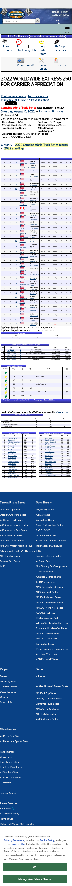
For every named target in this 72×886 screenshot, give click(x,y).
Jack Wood (22, 265)
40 (16, 319)
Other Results (44, 502)
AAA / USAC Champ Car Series (51, 540)
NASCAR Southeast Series (49, 587)
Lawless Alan (23, 270)
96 (20, 357)
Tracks (40, 669)
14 (20, 355)
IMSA (2, 566)
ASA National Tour (45, 613)
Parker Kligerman (13, 475)
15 (16, 232)
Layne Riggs (23, 247)
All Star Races (43, 514)
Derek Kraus (23, 215)
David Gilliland (33, 185)
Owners (4, 697)
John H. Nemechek (24, 167)
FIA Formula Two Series (48, 618)
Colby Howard (23, 289)
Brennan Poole (11, 351)
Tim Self (32, 285)
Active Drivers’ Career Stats (52, 686)
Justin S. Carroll (11, 353)
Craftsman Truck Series (11, 520)
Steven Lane (33, 256)
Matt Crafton (23, 189)
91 (16, 288)
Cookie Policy (47, 840)
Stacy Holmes (34, 228)
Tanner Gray (23, 233)
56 (16, 301)
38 (16, 199)
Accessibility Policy (9, 813)
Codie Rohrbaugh (34, 315)
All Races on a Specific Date (14, 741)
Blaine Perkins (23, 316)
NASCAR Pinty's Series (48, 709)
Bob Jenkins (33, 200)
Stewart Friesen (23, 210)
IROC (38, 551)
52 (16, 209)
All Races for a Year (9, 736)
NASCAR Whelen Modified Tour (16, 545)
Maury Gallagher (34, 176)
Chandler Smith (23, 163)
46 (20, 351)
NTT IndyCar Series (10, 556)
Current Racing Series (12, 502)
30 (16, 255)
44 (16, 297)
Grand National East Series (49, 525)
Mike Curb (32, 196)
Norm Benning (11, 359)
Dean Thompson (24, 320)
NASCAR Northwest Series (49, 607)
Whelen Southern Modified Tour (52, 623)
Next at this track (39, 99)
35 (16, 251)
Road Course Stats (9, 762)
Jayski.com (62, 412)
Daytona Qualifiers (45, 509)
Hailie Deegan (23, 279)
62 (16, 246)
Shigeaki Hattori (33, 219)
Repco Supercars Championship (52, 649)
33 (16, 324)
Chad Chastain (23, 298)
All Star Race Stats (9, 772)
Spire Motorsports (34, 274)
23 (16, 175)
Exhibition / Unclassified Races (51, 628)
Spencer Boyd (23, 307)
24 (16, 264)
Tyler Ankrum (23, 219)
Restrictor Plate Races (11, 767)
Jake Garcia (22, 252)
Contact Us (5, 782)
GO (37, 20)
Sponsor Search (8, 793)
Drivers (3, 676)
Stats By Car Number (10, 777)
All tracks (40, 676)
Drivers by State (8, 681)
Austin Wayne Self (24, 284)
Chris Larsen (33, 211)
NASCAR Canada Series (12, 540)
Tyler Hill (11, 350)
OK (34, 866)
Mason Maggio (23, 311)
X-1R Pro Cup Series (46, 582)
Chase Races (6, 757)
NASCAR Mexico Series (48, 633)
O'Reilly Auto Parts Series (13, 514)
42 (16, 203)
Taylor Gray (22, 185)
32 (16, 227)
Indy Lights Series (45, 644)
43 (16, 310)
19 (16, 214)
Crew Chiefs (6, 702)
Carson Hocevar (23, 204)
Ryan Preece (12, 473)
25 (16, 236)
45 (16, 269)
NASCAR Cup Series (10, 509)
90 (20, 353)
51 (16, 180)
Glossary (6, 144)
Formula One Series (10, 561)
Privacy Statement (9, 803)
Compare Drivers (8, 686)
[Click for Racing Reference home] (36, 16)
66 (16, 171)
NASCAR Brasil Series (47, 592)
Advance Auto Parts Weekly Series (17, 551)
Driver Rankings (8, 692)
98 (16, 194)
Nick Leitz (22, 325)
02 (16, 260)
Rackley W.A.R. (34, 237)
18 (16, 162)
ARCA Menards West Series (14, 525)
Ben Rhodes (23, 241)
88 (16, 188)
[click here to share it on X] (58, 22)
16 (16, 218)
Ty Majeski (22, 172)
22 (16, 283)
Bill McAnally (34, 215)
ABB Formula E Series (47, 659)
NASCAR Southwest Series (49, 602)
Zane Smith (22, 200)
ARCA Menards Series (11, 535)
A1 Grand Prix (43, 561)
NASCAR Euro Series (46, 638)
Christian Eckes (23, 195)
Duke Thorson (33, 171)
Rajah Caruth (23, 274)
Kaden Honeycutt (24, 256)
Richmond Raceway (51, 111)
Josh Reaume (33, 310)
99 (16, 240)
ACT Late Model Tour (47, 654)
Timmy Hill (22, 302)
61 (16, 223)
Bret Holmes (23, 228)
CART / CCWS (43, 530)
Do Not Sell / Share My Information (17, 824)
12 (16, 306)
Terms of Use (6, 819)
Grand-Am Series (44, 571)
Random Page (7, 751)
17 (16, 184)
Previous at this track (13, 99)
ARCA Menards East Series (13, 530)
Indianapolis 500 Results (49, 545)
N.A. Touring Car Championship (52, 566)
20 (16, 292)
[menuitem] (18, 808)
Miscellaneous (8, 729)
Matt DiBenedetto (24, 237)
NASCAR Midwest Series (48, 597)
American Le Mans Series (48, 576)
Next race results (38, 96)
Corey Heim (22, 181)
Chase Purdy (23, 224)
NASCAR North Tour (46, 535)
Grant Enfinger (23, 176)
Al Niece (33, 204)
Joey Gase (22, 294)
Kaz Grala (22, 261)
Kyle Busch (32, 163)
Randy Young (33, 261)
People (3, 669)
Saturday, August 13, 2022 (18, 111)
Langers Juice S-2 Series (48, 556)
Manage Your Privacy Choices (34, 879)
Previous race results (13, 96)
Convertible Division (46, 520)
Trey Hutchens (11, 355)
